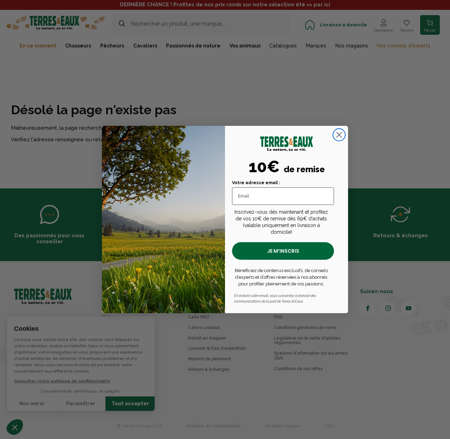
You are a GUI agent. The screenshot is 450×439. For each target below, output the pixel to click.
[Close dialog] (339, 135)
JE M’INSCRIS (283, 250)
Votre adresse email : (256, 182)
